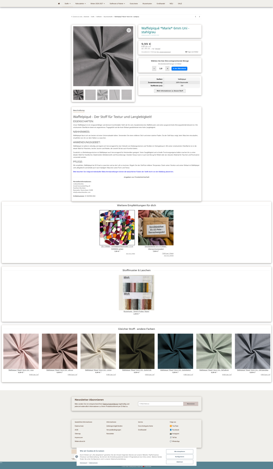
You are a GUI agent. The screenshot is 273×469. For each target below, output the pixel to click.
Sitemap (78, 434)
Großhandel (142, 430)
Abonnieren (191, 404)
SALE (180, 3)
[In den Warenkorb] (73, 23)
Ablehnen (179, 462)
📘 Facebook (174, 430)
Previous (6, 355)
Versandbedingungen (113, 430)
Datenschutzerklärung (110, 404)
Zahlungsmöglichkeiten (114, 426)
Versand (157, 48)
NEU (171, 3)
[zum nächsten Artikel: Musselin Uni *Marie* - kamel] (199, 17)
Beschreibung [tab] (78, 110)
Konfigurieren (179, 457)
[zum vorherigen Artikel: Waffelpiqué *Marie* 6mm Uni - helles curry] (195, 17)
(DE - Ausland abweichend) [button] (164, 52)
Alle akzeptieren (179, 451)
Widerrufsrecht (80, 441)
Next (266, 355)
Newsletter (110, 434)
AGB (76, 430)
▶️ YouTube (174, 426)
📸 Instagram (174, 434)
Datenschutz (93, 463)
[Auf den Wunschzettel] (128, 30)
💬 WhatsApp (174, 441)
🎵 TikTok (173, 437)
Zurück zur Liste (77, 16)
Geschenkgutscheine (145, 426)
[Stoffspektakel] (59, 3)
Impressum (83, 463)
